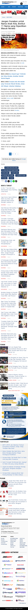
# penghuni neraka (20, 175)
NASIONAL (22, 547)
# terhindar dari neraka (7, 175)
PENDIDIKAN (20, 6)
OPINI (9, 6)
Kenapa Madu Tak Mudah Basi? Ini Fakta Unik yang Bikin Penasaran (13, 458)
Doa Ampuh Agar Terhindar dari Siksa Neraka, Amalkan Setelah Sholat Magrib (13, 76)
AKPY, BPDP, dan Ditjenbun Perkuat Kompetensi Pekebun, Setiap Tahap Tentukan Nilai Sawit (12, 446)
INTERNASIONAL (14, 538)
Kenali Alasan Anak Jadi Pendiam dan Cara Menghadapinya (8, 242)
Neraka (17, 110)
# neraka (4, 178)
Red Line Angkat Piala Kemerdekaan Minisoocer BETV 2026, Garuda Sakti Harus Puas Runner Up (17, 349)
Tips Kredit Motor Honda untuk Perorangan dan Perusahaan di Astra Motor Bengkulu (17, 501)
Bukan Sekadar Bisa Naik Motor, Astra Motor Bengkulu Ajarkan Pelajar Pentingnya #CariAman (13, 453)
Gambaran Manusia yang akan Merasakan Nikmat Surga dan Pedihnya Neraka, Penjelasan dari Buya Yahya (9, 232)
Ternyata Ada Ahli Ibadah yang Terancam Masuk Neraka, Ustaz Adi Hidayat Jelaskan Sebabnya (13, 84)
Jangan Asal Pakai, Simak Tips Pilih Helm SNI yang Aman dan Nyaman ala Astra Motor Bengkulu (17, 483)
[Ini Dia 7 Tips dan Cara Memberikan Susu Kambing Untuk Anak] (23, 190)
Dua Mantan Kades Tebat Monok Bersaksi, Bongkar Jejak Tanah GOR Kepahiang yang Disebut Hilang (18, 385)
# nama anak (15, 173)
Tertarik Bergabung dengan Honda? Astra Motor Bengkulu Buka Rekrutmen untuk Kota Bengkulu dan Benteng (17, 511)
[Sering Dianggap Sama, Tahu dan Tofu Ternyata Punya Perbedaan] (4, 369)
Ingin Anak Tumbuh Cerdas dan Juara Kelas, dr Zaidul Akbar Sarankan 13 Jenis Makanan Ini (9, 284)
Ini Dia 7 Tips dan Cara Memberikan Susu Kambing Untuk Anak (9, 189)
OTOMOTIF (14, 6)
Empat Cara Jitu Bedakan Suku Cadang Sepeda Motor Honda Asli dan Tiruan (17, 493)
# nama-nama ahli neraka (11, 167)
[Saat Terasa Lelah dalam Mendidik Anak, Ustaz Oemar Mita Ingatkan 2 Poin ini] (23, 315)
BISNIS (11, 544)
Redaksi (3, 540)
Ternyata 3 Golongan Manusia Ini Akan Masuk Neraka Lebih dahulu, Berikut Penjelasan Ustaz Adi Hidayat (9, 221)
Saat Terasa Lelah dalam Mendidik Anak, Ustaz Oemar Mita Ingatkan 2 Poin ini (9, 314)
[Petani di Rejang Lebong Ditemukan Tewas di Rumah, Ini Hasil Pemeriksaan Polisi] (4, 377)
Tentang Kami (4, 541)
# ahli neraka (5, 173)
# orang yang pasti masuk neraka (10, 170)
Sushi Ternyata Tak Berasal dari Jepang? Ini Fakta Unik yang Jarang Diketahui (14, 463)
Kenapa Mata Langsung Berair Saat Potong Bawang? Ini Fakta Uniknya (12, 474)
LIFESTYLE (12, 546)
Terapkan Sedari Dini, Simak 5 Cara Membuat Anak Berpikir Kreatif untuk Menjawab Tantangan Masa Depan (9, 324)
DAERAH (3, 6)
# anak (11, 178)
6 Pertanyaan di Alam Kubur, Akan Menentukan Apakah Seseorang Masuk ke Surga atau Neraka (9, 262)
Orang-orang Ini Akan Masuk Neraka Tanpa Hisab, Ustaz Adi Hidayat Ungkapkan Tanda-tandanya (9, 273)
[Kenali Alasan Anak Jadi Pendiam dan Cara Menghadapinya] (23, 243)
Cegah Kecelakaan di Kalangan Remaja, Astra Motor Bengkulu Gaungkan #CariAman (13, 468)
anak (22, 63)
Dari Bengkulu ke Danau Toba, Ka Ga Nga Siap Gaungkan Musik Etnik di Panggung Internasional (18, 359)
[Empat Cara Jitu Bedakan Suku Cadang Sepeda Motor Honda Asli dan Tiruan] (4, 494)
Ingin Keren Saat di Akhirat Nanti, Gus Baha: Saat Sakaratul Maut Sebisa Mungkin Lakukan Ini (9, 199)
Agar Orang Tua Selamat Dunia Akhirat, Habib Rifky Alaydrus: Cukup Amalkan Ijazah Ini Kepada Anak (8, 304)
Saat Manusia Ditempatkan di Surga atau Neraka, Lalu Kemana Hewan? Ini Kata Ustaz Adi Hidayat (9, 210)
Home (3, 17)
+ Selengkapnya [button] (22, 603)
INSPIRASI (9, 17)
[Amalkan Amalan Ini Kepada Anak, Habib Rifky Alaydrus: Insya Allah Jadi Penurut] (23, 295)
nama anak (10, 98)
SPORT (12, 543)
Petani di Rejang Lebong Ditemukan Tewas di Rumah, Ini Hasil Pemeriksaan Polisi (17, 376)
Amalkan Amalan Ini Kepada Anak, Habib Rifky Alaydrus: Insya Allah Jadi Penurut (9, 294)
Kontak (2, 538)
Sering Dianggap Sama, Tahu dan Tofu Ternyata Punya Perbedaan (18, 367)
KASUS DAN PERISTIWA (13, 540)
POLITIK (12, 547)
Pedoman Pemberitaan (4, 543)
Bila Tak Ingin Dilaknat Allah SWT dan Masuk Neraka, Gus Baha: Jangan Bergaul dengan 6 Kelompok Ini (9, 251)
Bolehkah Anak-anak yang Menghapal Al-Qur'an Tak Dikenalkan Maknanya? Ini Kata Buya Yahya (8, 336)
